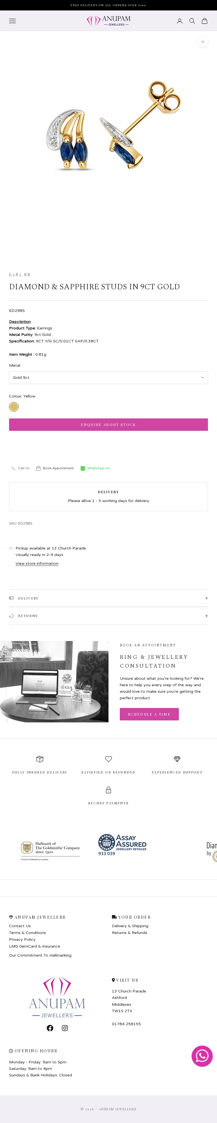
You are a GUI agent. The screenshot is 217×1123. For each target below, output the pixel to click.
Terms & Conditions (27, 933)
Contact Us (20, 926)
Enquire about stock (108, 424)
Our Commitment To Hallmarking (40, 955)
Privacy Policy (22, 940)
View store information (37, 563)
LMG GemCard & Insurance (34, 946)
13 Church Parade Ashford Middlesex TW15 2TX (129, 1001)
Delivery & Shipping (130, 926)
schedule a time (149, 714)
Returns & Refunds (129, 933)
